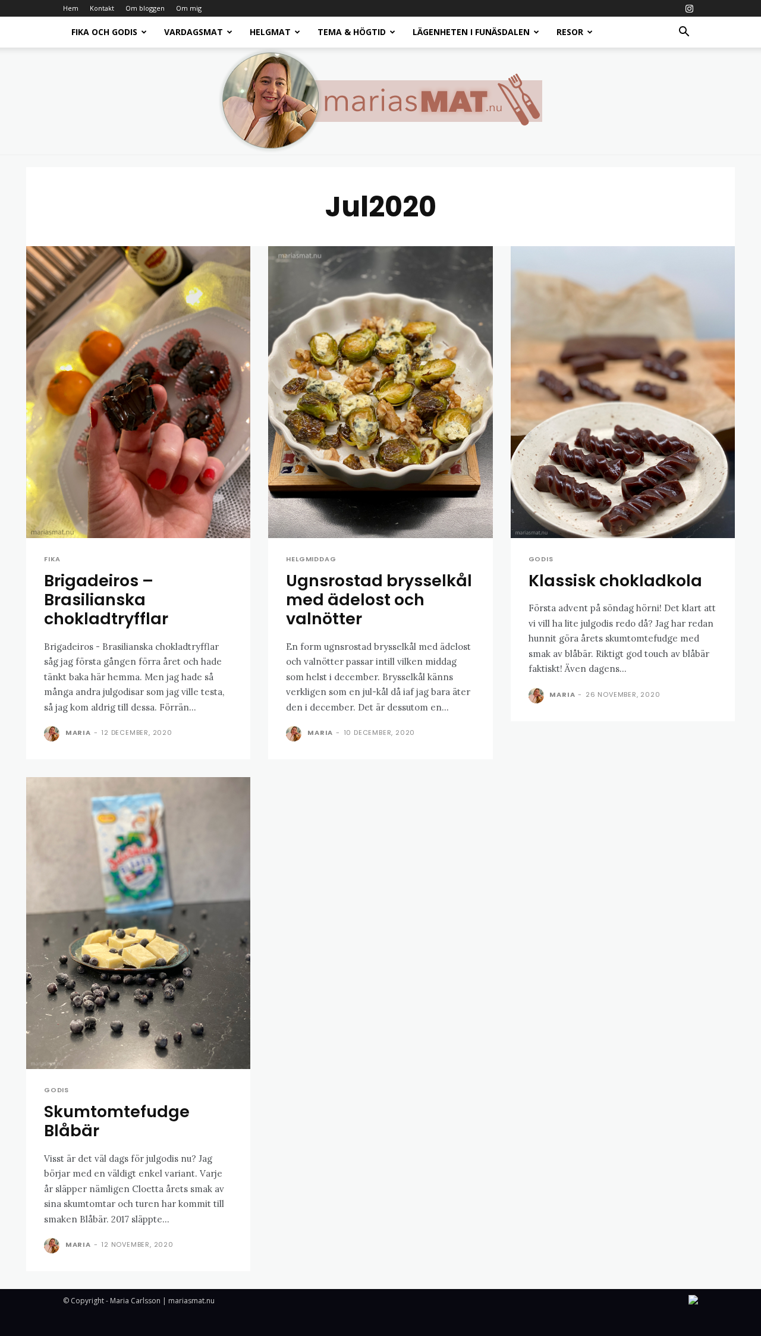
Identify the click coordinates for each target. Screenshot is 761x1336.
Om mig (189, 8)
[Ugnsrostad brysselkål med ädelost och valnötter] (380, 392)
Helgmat (270, 31)
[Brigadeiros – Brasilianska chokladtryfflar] (138, 392)
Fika (52, 559)
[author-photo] (53, 733)
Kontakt (102, 8)
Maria (78, 732)
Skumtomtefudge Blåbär (117, 1121)
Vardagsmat (193, 31)
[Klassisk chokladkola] (623, 392)
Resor (569, 31)
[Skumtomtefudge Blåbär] (138, 923)
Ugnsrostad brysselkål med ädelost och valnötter (379, 600)
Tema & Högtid (351, 31)
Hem (70, 8)
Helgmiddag (311, 559)
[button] (683, 33)
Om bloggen (145, 8)
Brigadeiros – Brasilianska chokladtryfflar (106, 600)
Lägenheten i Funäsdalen (471, 31)
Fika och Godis (104, 31)
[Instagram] (689, 8)
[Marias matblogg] (380, 101)
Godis (541, 559)
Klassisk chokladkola (615, 581)
